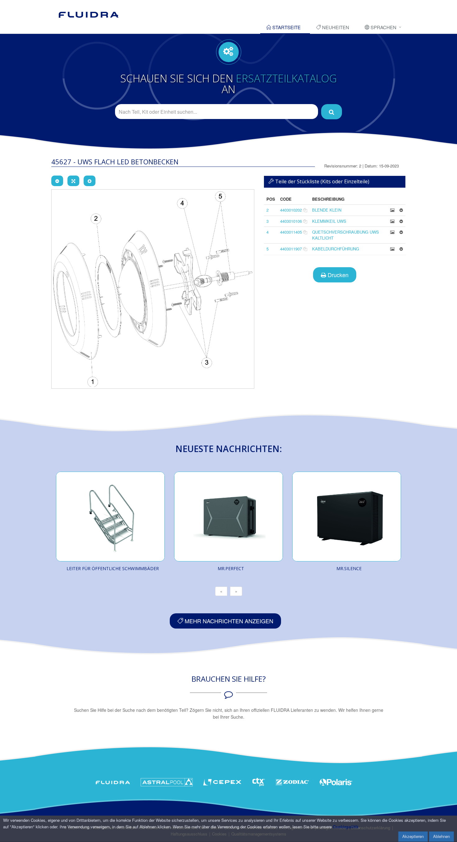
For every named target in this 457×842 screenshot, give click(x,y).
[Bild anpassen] (73, 181)
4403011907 (291, 249)
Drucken (337, 275)
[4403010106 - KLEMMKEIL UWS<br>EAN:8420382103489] (392, 221)
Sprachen (382, 27)
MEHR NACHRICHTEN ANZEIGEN (228, 621)
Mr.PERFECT (231, 568)
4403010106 (291, 221)
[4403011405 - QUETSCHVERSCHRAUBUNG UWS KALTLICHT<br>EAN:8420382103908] (392, 232)
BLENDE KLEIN (326, 210)
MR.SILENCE (349, 568)
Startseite (286, 27)
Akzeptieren (413, 836)
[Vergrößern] (89, 181)
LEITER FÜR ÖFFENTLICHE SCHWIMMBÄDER (113, 568)
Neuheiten (335, 27)
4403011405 (291, 232)
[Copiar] (305, 210)
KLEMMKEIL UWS (329, 221)
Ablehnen (441, 836)
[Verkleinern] (57, 181)
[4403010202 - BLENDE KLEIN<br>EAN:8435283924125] (392, 210)
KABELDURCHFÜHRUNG (335, 249)
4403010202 (291, 210)
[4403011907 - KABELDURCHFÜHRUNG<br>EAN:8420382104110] (392, 249)
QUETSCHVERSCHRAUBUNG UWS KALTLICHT (345, 235)
